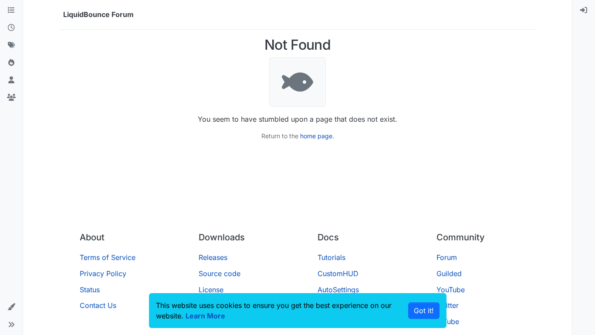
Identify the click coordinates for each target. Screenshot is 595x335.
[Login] (584, 10)
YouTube (450, 289)
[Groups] (11, 98)
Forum (446, 257)
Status (90, 289)
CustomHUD (338, 273)
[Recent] (11, 28)
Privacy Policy (103, 273)
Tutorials (331, 257)
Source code (219, 273)
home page (316, 136)
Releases (213, 257)
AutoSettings (338, 289)
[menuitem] (584, 10)
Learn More (205, 315)
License (211, 289)
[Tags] (11, 45)
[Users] (11, 80)
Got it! (424, 310)
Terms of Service (107, 257)
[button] (11, 307)
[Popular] (11, 63)
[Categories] (11, 10)
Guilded (449, 273)
